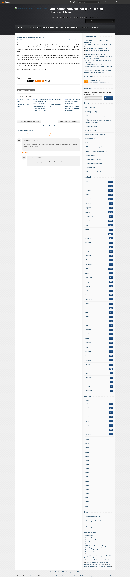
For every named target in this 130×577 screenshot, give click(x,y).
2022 (87, 452)
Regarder (88, 208)
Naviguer (88, 282)
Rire (86, 260)
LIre (86, 290)
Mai (87, 417)
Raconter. (88, 342)
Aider (86, 321)
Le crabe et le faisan (102, 554)
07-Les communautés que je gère (95, 134)
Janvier (88, 434)
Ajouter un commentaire (33, 134)
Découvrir (88, 199)
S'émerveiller (89, 216)
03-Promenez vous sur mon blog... (95, 116)
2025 (87, 439)
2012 (87, 493)
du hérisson (108, 560)
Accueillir (88, 255)
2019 (87, 464)
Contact (85, 28)
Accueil (21, 28)
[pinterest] (74, 2)
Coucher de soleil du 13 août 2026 (95, 64)
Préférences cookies (106, 576)
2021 (87, 456)
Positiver (88, 308)
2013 (87, 489)
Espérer (87, 364)
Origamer (88, 351)
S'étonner (88, 238)
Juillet (88, 408)
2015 (87, 481)
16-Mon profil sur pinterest (93, 172)
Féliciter (87, 369)
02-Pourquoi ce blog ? (91, 112)
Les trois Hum (89, 538)
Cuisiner (87, 229)
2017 (87, 473)
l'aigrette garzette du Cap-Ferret (95, 562)
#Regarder (77, 39)
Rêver (87, 303)
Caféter (87, 186)
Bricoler (87, 334)
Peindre (87, 325)
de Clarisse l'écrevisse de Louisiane (100, 566)
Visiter (87, 295)
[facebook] (67, 2)
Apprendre (88, 377)
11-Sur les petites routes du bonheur (96, 151)
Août (87, 403)
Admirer (87, 194)
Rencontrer (88, 382)
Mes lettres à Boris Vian (92, 550)
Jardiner (87, 212)
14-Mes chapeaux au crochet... (94, 163)
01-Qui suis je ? (90, 107)
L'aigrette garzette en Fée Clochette (95, 548)
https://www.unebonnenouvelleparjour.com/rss (100, 82)
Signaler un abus (67, 576)
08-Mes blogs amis (91, 138)
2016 (87, 477)
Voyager (87, 251)
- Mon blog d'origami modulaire (94, 527)
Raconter (88, 203)
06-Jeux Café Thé (90, 130)
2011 (87, 498)
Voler (86, 356)
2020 (87, 460)
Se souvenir (88, 360)
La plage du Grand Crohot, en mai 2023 (96, 54)
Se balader (88, 390)
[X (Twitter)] (70, 2)
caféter (87, 338)
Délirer (87, 316)
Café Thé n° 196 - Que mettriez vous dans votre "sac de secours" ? (53, 28)
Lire (86, 181)
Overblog (77, 572)
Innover (87, 286)
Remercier (88, 234)
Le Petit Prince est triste (92, 542)
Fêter (86, 225)
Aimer (87, 273)
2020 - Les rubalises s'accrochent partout (97, 546)
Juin (87, 412)
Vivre (86, 268)
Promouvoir (88, 299)
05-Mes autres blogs (91, 126)
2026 (87, 400)
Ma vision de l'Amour (91, 552)
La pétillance (89, 535)
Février (88, 430)
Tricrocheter (88, 221)
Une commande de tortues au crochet (96, 48)
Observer (88, 242)
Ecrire (87, 373)
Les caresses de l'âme (91, 540)
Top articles (51, 576)
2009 (87, 506)
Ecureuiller (88, 264)
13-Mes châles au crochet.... (93, 159)
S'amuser (88, 190)
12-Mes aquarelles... (91, 155)
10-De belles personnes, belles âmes (96, 147)
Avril (87, 421)
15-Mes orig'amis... (91, 168)
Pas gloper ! (89, 277)
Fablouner (88, 329)
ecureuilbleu (29, 576)
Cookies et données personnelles (89, 576)
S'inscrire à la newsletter (26, 90)
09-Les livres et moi (91, 143)
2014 (87, 485)
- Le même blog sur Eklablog (93, 516)
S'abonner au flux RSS (96, 80)
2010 (87, 502)
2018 (87, 468)
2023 (87, 448)
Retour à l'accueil (49, 126)
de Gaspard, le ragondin (97, 564)
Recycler (88, 347)
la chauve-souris (99, 560)
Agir (86, 312)
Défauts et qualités (90, 544)
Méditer (87, 386)
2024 (87, 444)
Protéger (87, 247)
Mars (87, 425)
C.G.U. (76, 576)
